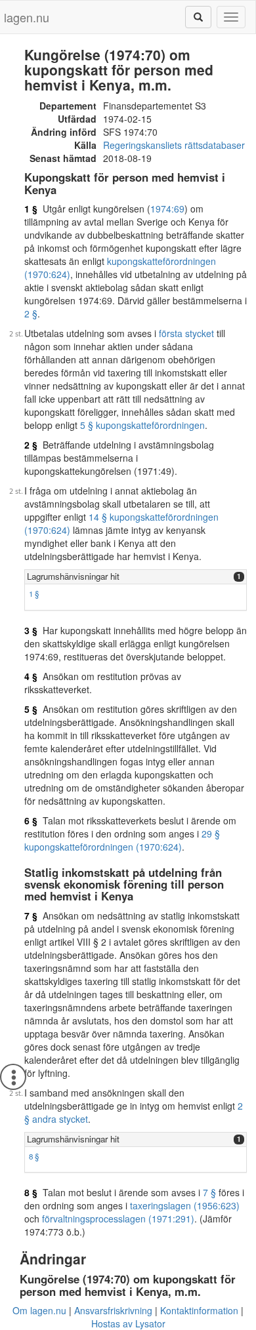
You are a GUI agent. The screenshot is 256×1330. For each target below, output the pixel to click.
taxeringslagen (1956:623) (185, 1205)
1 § (30, 208)
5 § (30, 708)
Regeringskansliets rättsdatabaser (174, 144)
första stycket (186, 333)
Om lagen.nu (39, 1310)
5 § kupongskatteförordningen (142, 425)
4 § (30, 676)
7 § (30, 915)
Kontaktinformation (199, 1310)
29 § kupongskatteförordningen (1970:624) (122, 840)
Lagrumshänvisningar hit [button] (73, 576)
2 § (30, 313)
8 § (34, 1156)
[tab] (135, 577)
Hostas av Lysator (128, 1323)
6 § (30, 820)
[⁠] (198, 17)
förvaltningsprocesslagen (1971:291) (118, 1218)
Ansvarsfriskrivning (113, 1310)
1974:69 (167, 208)
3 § (30, 630)
